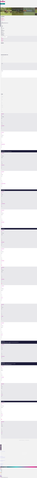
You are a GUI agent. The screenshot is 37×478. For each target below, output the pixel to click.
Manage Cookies (2, 461)
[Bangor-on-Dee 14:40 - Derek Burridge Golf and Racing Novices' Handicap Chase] (9, 8)
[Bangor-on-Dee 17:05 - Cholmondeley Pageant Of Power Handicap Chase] (20, 8)
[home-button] (1, 2)
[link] (10, 8)
